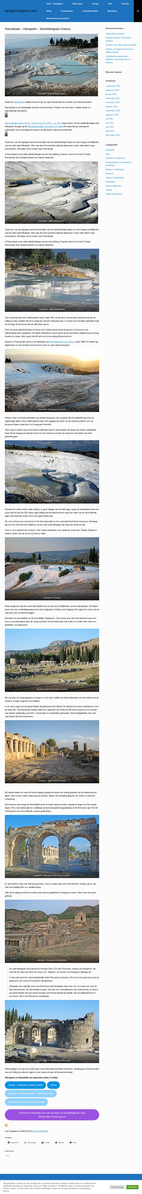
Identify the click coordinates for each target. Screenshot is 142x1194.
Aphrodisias (19, 102)
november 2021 (113, 102)
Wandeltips (112, 11)
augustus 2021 (112, 114)
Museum (110, 173)
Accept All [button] (132, 1187)
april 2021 (110, 131)
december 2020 (113, 135)
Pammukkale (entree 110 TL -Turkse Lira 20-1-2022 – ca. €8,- (32, 123)
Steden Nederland (114, 194)
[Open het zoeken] (138, 11)
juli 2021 (109, 118)
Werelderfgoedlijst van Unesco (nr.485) (45, 126)
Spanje (109, 190)
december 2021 (113, 98)
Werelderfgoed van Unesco (62, 342)
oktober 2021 (111, 106)
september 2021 (113, 110)
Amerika (125, 4)
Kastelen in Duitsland (115, 158)
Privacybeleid (67, 11)
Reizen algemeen (113, 186)
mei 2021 (110, 127)
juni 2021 (110, 123)
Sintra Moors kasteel (115, 33)
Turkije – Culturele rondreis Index (25, 1085)
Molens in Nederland (115, 169)
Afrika (48, 11)
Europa (95, 4)
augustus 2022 (112, 90)
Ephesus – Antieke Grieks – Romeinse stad (30, 1093)
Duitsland (110, 150)
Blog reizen (78, 4)
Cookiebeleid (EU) (90, 11)
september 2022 (113, 86)
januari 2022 (111, 94)
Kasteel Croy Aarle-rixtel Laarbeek (121, 45)
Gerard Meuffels (41, 1131)
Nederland (110, 181)
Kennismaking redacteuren (57, 18)
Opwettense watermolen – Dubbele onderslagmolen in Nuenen (118, 59)
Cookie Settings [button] (117, 1187)
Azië (110, 4)
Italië (108, 154)
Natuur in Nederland (115, 177)
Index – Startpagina (54, 4)
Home (53, 1085)
